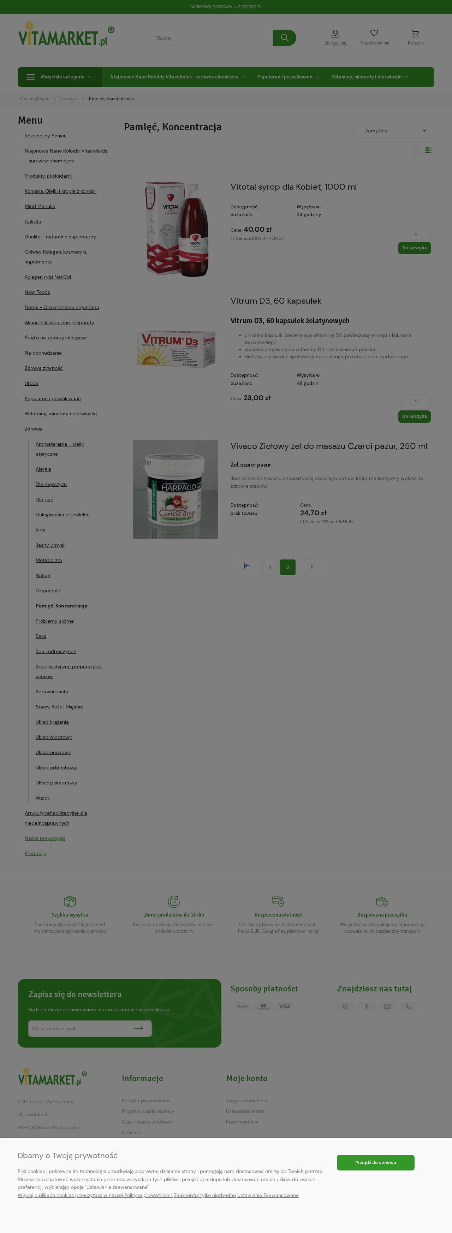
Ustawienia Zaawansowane (268, 1195)
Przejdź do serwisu (375, 1163)
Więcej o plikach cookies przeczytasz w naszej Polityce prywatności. (95, 1195)
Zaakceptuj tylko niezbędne (205, 1195)
